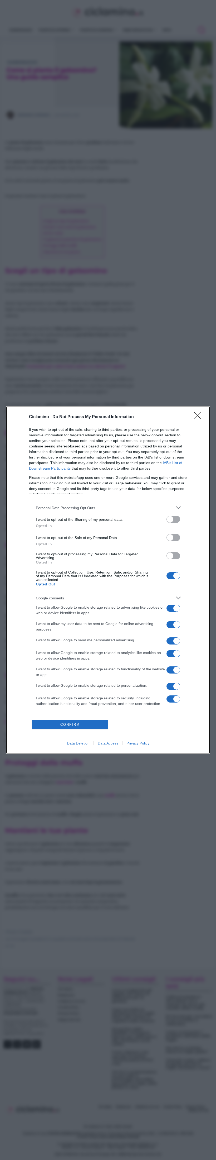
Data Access (108, 743)
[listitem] (108, 507)
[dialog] (108, 580)
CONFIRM (70, 725)
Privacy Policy (137, 743)
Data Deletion (78, 743)
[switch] (173, 519)
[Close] (199, 417)
